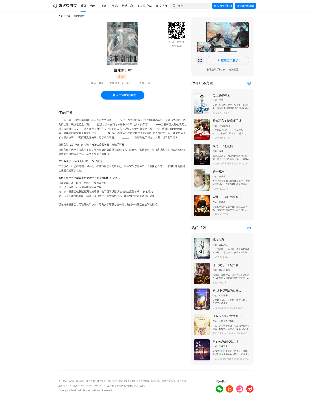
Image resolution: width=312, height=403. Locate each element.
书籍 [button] (68, 15)
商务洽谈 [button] (101, 381)
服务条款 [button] (90, 381)
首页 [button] (60, 15)
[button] (65, 6)
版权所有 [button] (134, 381)
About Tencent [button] (76, 381)
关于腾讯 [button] (62, 381)
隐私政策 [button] (155, 381)
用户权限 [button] (144, 381)
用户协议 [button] (181, 381)
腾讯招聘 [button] (112, 381)
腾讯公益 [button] (123, 381)
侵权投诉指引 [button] (168, 381)
